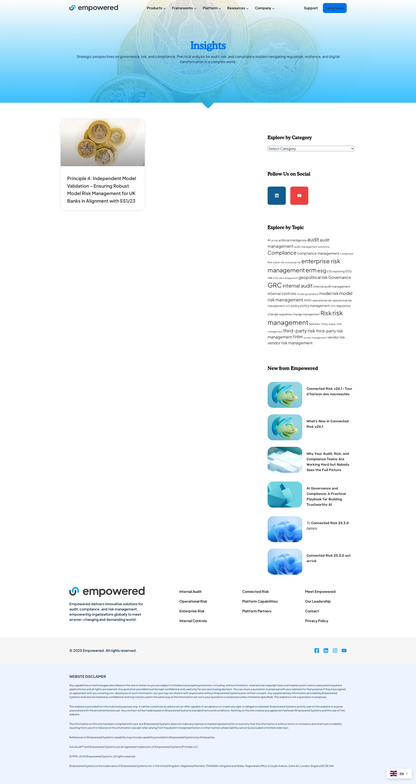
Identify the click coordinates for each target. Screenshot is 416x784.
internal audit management (331, 286)
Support (311, 8)
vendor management (315, 337)
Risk (326, 313)
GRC (275, 285)
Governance (339, 277)
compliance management (318, 253)
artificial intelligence (292, 240)
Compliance (282, 252)
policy (295, 305)
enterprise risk (293, 262)
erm (311, 270)
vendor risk (336, 337)
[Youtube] (299, 196)
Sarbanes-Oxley (318, 323)
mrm (308, 300)
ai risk (274, 240)
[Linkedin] (277, 196)
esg (321, 270)
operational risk (322, 300)
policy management (315, 305)
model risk (329, 293)
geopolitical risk (313, 277)
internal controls (282, 293)
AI (269, 240)
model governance (307, 294)
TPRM (298, 337)
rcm (332, 305)
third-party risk (299, 330)
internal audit (298, 285)
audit (313, 239)
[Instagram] (335, 650)
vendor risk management (290, 342)
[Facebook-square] (316, 650)
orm (287, 305)
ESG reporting (336, 271)
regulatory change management (299, 314)
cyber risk (278, 262)
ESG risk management (285, 278)
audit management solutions (312, 246)
